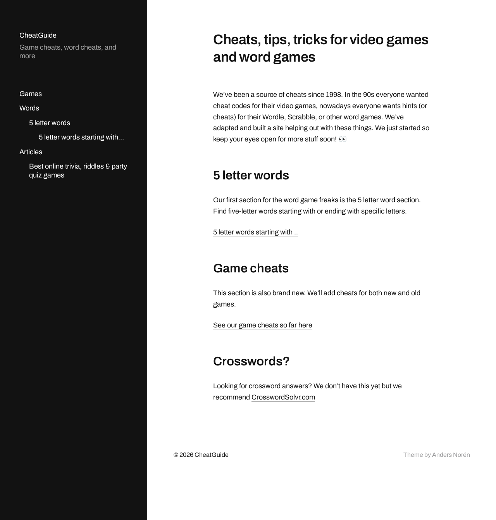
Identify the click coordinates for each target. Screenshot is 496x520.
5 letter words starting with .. (255, 232)
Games (30, 94)
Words (29, 108)
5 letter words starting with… (81, 137)
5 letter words (49, 123)
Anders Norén (451, 454)
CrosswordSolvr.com (283, 397)
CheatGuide (38, 35)
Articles (30, 152)
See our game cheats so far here (262, 325)
